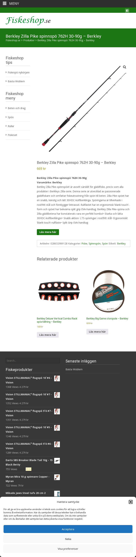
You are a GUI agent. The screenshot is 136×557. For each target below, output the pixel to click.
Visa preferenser (68, 548)
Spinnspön (95, 243)
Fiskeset (12, 135)
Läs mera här (47, 232)
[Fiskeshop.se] (25, 20)
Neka (68, 539)
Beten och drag (17, 108)
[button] (130, 502)
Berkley (121, 243)
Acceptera (68, 529)
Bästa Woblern (16, 81)
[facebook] (127, 11)
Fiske (84, 243)
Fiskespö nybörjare (19, 72)
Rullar (11, 126)
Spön (105, 243)
